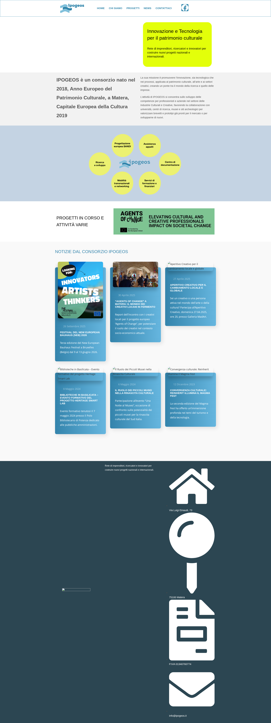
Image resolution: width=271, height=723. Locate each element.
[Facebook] (184, 7)
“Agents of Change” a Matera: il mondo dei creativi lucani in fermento (135, 304)
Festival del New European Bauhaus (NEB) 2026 (80, 334)
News (147, 8)
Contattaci (164, 8)
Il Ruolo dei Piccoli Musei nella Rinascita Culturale (134, 391)
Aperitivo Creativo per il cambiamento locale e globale (188, 288)
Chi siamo (115, 8)
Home (101, 8)
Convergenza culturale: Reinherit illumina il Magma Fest (190, 393)
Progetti (132, 8)
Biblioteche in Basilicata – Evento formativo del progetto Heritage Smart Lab (79, 399)
